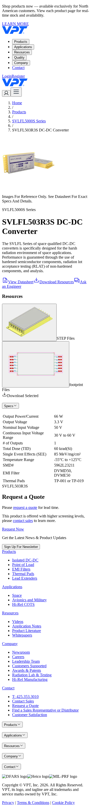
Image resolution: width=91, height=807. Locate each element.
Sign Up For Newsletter (21, 547)
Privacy (8, 802)
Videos (17, 621)
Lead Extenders (24, 578)
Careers (18, 657)
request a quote (25, 507)
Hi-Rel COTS (23, 604)
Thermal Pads (23, 574)
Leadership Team (26, 661)
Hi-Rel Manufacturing (30, 679)
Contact (18, 67)
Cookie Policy (63, 802)
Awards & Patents (26, 670)
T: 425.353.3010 (25, 696)
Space (17, 595)
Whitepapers (22, 635)
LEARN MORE (15, 24)
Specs (8, 406)
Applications (23, 47)
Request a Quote (25, 706)
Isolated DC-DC (25, 560)
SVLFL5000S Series (29, 121)
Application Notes (26, 626)
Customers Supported (29, 666)
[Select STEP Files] (29, 322)
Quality (19, 57)
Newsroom (21, 652)
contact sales (23, 520)
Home (17, 103)
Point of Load (23, 565)
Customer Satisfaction (29, 715)
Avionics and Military (29, 600)
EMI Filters (21, 569)
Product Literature (26, 630)
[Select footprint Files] (35, 364)
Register (18, 76)
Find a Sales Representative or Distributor (45, 710)
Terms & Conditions (33, 802)
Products (20, 42)
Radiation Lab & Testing (32, 675)
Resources (22, 52)
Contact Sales (23, 701)
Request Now (13, 529)
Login (7, 76)
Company (21, 63)
